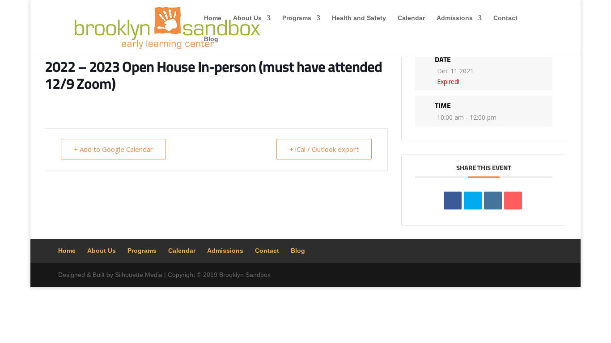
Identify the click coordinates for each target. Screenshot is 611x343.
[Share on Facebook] (453, 200)
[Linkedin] (493, 200)
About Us (247, 18)
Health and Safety (359, 18)
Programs (296, 18)
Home (212, 18)
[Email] (513, 200)
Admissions (455, 18)
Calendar (411, 18)
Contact (505, 18)
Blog (211, 39)
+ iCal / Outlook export (324, 149)
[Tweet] (473, 200)
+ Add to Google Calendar (113, 149)
